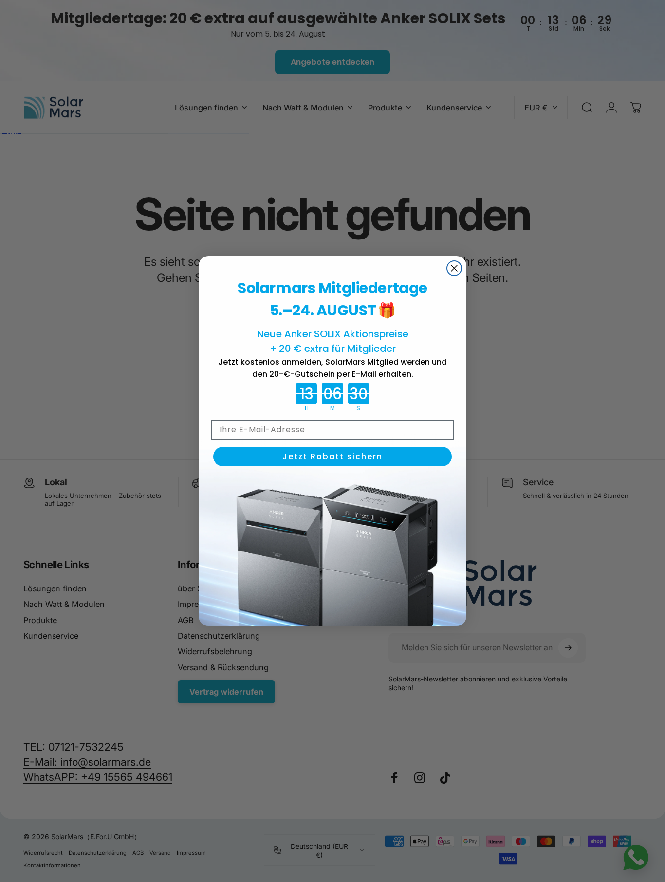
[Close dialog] (454, 268)
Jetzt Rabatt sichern (332, 456)
